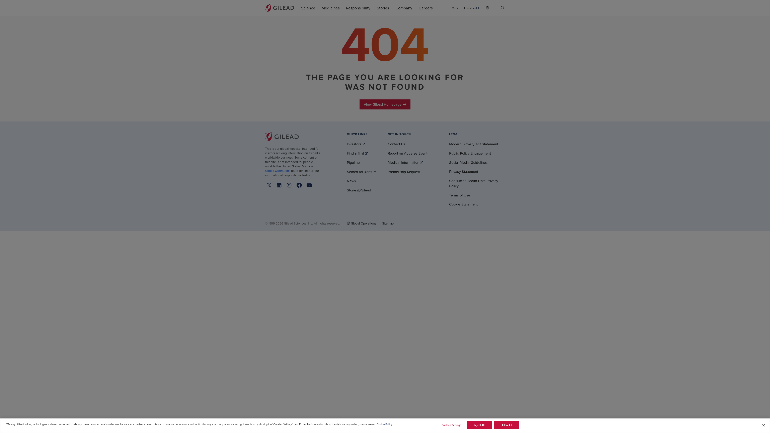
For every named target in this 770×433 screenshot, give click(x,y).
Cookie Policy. (385, 424)
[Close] (763, 425)
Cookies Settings (451, 425)
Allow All (507, 425)
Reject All (479, 425)
